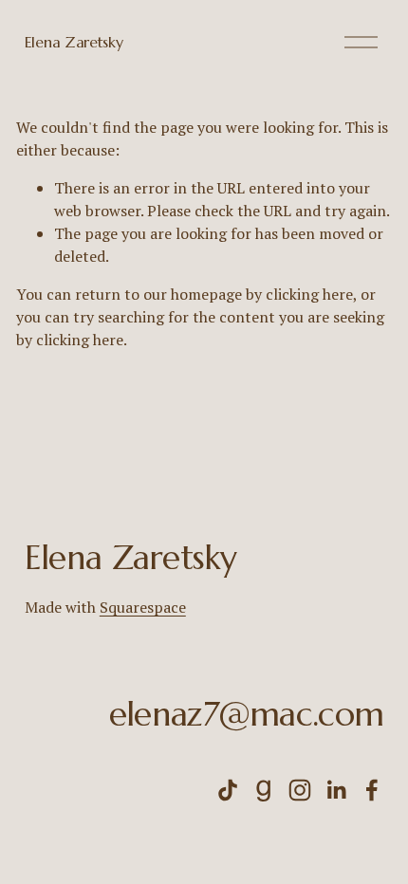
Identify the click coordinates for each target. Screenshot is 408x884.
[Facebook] (372, 790)
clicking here (309, 294)
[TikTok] (227, 790)
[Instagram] (299, 790)
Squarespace (143, 607)
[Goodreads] (263, 790)
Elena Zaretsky (74, 41)
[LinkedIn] (336, 790)
